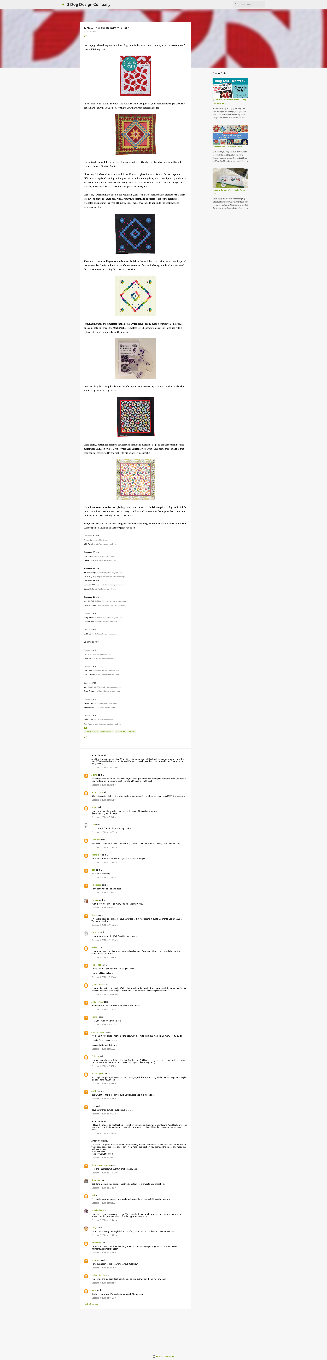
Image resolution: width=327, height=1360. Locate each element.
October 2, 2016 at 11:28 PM (104, 862)
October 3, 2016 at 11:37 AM (104, 925)
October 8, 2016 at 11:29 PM (104, 1298)
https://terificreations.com (101, 654)
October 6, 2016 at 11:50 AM (104, 1173)
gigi (93, 1195)
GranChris (96, 840)
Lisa (93, 1106)
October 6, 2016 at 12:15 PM (104, 1188)
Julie (93, 824)
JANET (94, 1091)
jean (93, 870)
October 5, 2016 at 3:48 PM (103, 1066)
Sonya (94, 1227)
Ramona (95, 932)
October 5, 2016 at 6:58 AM (103, 1049)
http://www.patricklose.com (104, 720)
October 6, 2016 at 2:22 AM (103, 1133)
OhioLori (95, 1056)
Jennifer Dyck (97, 1210)
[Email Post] (85, 728)
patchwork (120, 731)
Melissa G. (96, 947)
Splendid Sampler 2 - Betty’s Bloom (227, 147)
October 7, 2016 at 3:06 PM (103, 1252)
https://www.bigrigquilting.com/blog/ (108, 724)
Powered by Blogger (165, 1356)
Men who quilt (107, 731)
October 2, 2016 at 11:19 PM (104, 847)
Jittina (94, 775)
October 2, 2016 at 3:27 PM (103, 785)
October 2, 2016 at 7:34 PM (103, 817)
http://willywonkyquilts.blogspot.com (108, 573)
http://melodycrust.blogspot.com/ (106, 703)
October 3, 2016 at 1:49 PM (103, 957)
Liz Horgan (96, 885)
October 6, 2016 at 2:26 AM (103, 1157)
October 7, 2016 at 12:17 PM (104, 1235)
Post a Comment (91, 1304)
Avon (93, 1290)
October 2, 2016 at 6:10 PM (103, 800)
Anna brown (97, 792)
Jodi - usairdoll (98, 1032)
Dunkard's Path (91, 731)
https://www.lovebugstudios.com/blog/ (111, 605)
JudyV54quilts (98, 1275)
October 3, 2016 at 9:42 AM (103, 907)
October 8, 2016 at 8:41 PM (103, 1283)
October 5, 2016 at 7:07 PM (103, 1098)
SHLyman (95, 1260)
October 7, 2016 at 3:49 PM (103, 1268)
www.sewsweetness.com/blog (105, 556)
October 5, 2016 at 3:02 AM (103, 1009)
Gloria (94, 915)
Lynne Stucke (97, 984)
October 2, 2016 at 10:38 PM (104, 832)
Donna (94, 807)
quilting (131, 731)
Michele (94, 1017)
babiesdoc (96, 965)
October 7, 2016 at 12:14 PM (104, 1220)
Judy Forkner (97, 1002)
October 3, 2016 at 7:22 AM (103, 892)
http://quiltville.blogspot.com (105, 589)
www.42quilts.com (101, 540)
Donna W (95, 1180)
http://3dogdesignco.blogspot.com (106, 634)
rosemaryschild (98, 1073)
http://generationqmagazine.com (114, 585)
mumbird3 (96, 1243)
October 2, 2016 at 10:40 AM (104, 767)
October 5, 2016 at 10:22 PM (104, 1114)
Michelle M (96, 855)
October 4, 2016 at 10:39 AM (104, 994)
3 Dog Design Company (89, 4)
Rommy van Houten (100, 1165)
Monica (94, 900)
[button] (85, 36)
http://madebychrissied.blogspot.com (112, 601)
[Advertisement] (135, 1331)
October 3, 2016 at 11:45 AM (104, 940)
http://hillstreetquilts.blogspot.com (109, 618)
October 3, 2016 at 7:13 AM (103, 877)
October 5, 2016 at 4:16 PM (103, 1083)
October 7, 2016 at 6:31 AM (103, 1203)
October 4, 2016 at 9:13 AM (103, 977)
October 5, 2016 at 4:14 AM (103, 1024)
